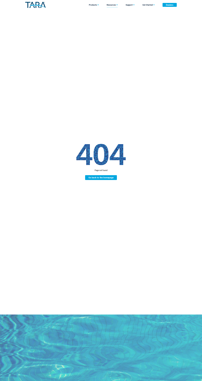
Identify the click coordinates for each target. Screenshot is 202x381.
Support (129, 5)
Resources (111, 5)
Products (93, 5)
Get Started (147, 5)
